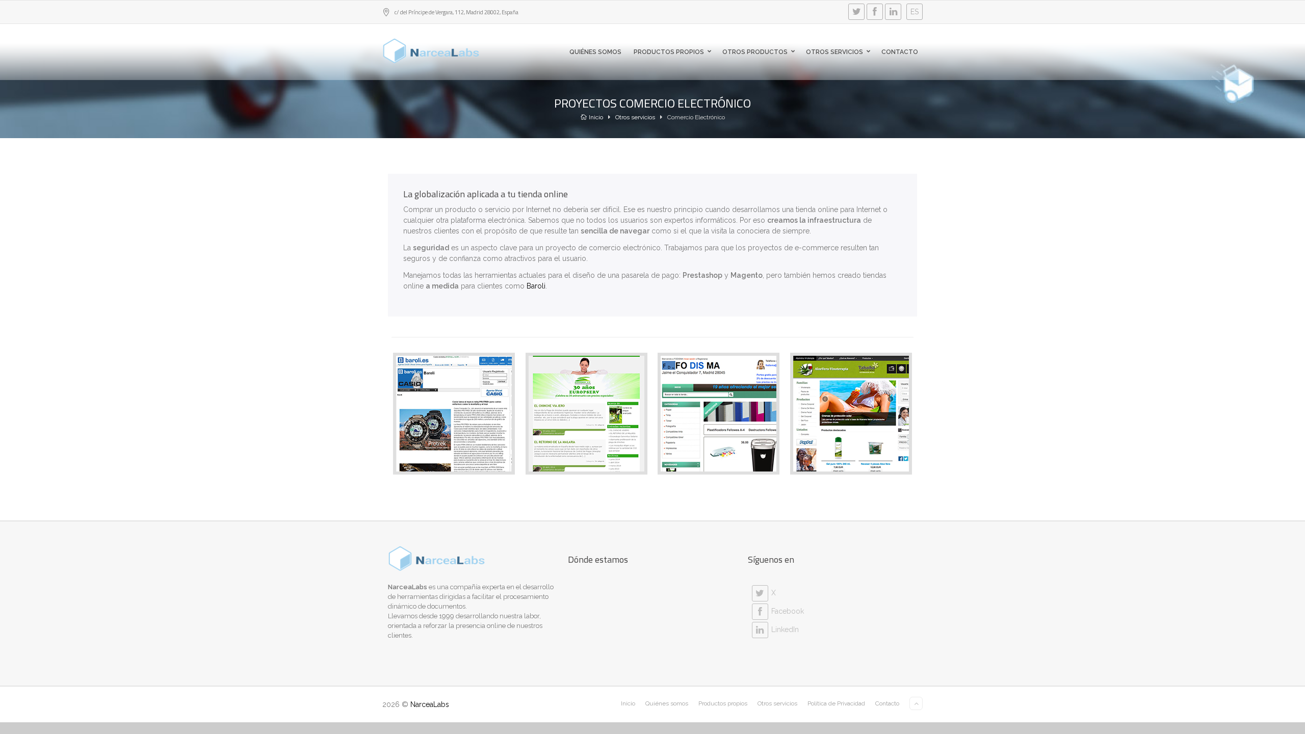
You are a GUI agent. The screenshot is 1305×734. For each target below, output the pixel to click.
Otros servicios (834, 52)
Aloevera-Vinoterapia (851, 453)
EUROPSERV (586, 453)
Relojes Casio (454, 453)
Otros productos (755, 52)
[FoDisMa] (691, 408)
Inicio (596, 117)
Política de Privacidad (836, 703)
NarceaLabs (429, 704)
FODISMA (718, 453)
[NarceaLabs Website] (431, 51)
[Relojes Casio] (427, 408)
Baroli (536, 286)
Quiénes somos (595, 52)
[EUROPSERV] (559, 408)
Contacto (899, 52)
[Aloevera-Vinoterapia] (824, 408)
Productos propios (669, 52)
